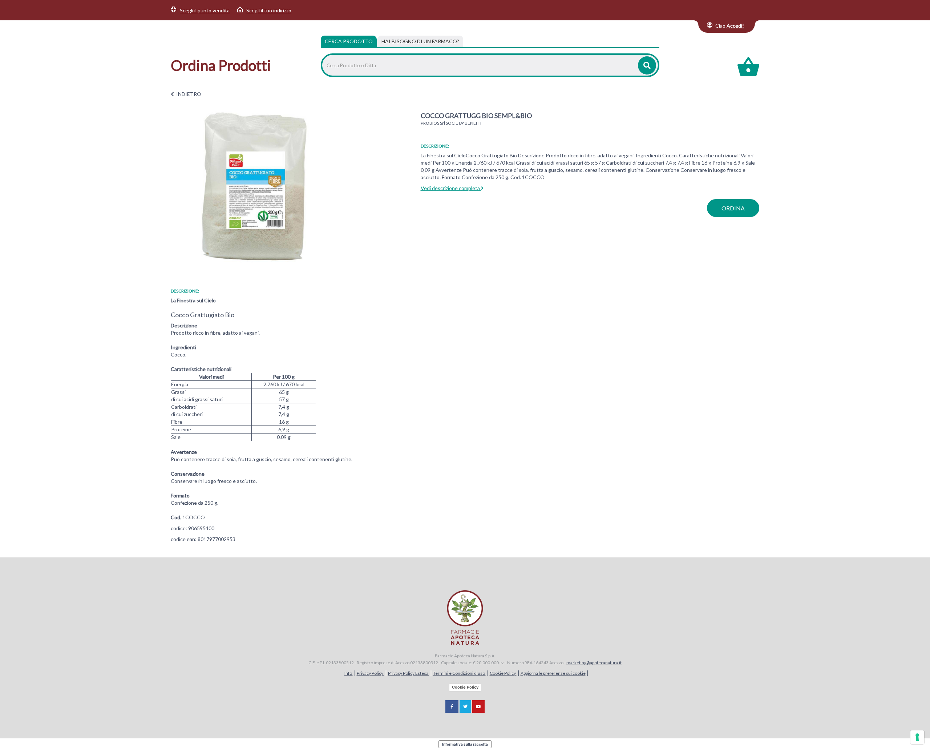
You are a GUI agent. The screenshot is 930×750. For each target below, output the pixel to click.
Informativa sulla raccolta (465, 744)
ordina (733, 208)
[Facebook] (451, 706)
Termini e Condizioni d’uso (459, 673)
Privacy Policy (370, 673)
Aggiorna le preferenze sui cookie (553, 673)
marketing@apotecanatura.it (594, 662)
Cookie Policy (503, 673)
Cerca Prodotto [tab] (349, 41)
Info (348, 673)
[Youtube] (478, 706)
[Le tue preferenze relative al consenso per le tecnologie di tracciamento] (917, 737)
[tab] (420, 41)
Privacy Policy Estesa (408, 673)
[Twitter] (465, 706)
